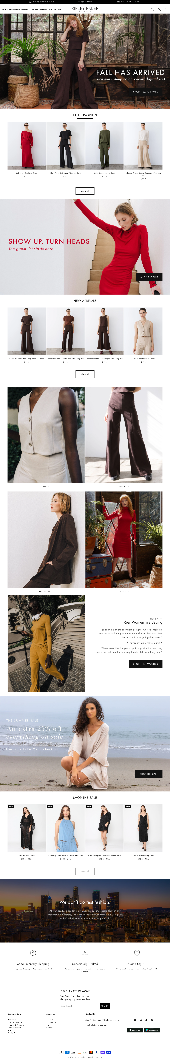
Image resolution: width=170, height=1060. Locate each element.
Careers (49, 1027)
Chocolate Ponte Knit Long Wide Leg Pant (26, 359)
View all (85, 191)
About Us (49, 1020)
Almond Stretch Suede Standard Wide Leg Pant (143, 174)
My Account (12, 1020)
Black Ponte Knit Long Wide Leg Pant (65, 173)
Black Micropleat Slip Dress (143, 855)
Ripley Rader (80, 1057)
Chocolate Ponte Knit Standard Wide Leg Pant (65, 359)
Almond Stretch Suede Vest (143, 359)
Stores (48, 1025)
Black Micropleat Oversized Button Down (104, 855)
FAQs (10, 1030)
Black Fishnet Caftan (27, 855)
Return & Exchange (15, 1022)
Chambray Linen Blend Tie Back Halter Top (65, 855)
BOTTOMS (123, 487)
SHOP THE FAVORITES (145, 664)
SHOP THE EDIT (149, 277)
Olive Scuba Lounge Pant (104, 173)
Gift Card (11, 1033)
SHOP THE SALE (149, 774)
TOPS (44, 487)
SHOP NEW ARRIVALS (145, 91)
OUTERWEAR (44, 591)
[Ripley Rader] (85, 61)
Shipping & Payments (16, 1025)
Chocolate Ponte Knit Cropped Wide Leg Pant (104, 359)
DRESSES (122, 591)
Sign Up (105, 1005)
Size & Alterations (14, 1027)
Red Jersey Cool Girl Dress (26, 173)
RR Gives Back (52, 1022)
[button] (5, 9)
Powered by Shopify (94, 1057)
